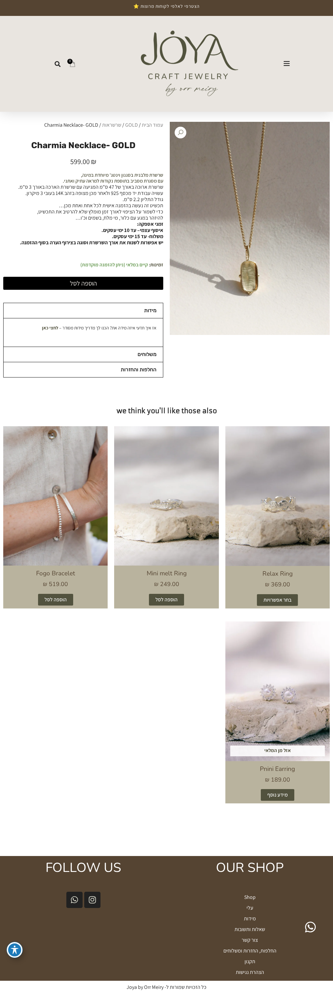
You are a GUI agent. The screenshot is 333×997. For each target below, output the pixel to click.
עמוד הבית (152, 124)
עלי (249, 907)
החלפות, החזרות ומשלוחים (249, 950)
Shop (250, 897)
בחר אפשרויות (277, 599)
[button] (286, 64)
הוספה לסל (83, 283)
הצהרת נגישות (250, 972)
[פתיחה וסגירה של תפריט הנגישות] (14, 950)
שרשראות (111, 124)
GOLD (131, 124)
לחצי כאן (50, 328)
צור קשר (250, 940)
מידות (150, 310)
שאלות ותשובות (249, 929)
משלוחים (147, 354)
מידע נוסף (277, 794)
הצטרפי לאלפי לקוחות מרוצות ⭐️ (166, 6)
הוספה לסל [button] (166, 599)
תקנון (250, 961)
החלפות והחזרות (138, 369)
